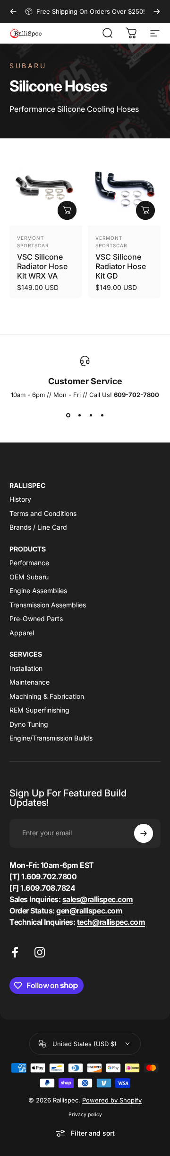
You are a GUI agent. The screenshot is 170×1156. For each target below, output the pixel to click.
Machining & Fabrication (46, 696)
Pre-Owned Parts (36, 618)
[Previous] (13, 11)
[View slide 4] (102, 415)
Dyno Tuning (28, 724)
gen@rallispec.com (89, 910)
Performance (29, 563)
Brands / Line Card (38, 527)
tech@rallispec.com (111, 922)
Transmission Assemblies (47, 605)
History (20, 499)
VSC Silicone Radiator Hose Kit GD (120, 266)
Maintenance (29, 682)
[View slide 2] (79, 415)
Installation (25, 668)
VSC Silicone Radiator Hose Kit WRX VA (42, 266)
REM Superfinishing (39, 710)
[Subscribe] (143, 833)
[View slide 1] (68, 415)
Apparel (21, 633)
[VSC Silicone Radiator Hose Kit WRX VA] (45, 189)
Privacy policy (85, 1114)
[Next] (156, 11)
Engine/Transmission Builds (51, 738)
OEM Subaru (29, 577)
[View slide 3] (90, 415)
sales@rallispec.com (97, 899)
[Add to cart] (67, 210)
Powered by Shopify (112, 1100)
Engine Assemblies (38, 591)
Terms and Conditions (42, 513)
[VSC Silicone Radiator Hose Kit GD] (124, 189)
